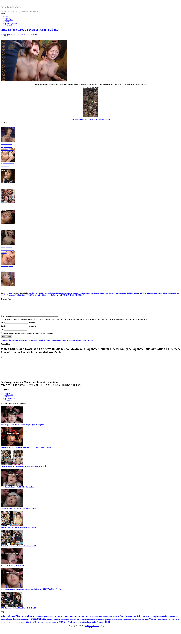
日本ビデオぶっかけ (77, 622)
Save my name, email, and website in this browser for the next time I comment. (28, 333)
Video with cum (145, 619)
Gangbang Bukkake (78, 293)
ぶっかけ (177, 619)
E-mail (3, 326)
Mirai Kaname (109, 293)
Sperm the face (108, 619)
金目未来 (71, 295)
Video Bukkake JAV (163, 293)
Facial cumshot (67, 293)
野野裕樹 (64, 295)
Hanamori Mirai (99, 293)
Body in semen (40, 616)
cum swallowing (114, 616)
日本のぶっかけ (64, 622)
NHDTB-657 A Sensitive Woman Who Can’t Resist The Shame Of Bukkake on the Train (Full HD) (61, 340)
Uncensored (8, 25)
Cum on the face (93, 616)
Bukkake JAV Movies (11, 7)
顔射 (76, 295)
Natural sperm (99, 619)
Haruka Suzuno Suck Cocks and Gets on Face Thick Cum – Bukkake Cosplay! (26, 447)
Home (6, 16)
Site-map (90, 627)
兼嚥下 (30, 622)
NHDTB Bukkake (132, 293)
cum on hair (70, 616)
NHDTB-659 (143, 293)
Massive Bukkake (80, 619)
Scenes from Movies (11, 23)
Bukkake (7, 18)
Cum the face (125, 616)
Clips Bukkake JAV (59, 616)
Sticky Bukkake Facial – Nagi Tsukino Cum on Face (17, 487)
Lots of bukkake (70, 619)
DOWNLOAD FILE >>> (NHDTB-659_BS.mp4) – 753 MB (90, 119)
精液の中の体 (86, 622)
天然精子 (53, 622)
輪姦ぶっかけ (55, 295)
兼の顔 (25, 622)
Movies (7, 21)
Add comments (33, 34)
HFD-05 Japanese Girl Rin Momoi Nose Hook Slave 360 (18, 608)
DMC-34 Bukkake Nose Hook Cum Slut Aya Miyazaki (18, 546)
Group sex (89, 293)
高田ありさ (82, 295)
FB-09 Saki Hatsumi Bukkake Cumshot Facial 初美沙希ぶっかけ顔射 (23, 466)
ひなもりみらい (6, 295)
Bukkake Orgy (56, 293)
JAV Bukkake (62, 619)
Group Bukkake (13, 619)
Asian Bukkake (8, 616)
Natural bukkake (120, 293)
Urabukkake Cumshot (117, 619)
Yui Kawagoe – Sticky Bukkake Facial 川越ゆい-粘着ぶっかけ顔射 (22, 425)
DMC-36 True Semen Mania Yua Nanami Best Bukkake (19, 527)
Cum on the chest (82, 616)
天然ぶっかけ (46, 295)
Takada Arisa (152, 293)
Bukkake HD (9, 20)
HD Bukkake (23, 619)
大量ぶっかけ (40, 622)
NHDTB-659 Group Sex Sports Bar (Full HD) (30, 29)
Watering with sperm (157, 619)
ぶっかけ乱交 (16, 295)
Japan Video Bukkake (51, 619)
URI (2, 329)
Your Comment (6, 316)
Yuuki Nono (175, 293)
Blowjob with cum (35, 293)
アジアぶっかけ (19, 622)
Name (3, 322)
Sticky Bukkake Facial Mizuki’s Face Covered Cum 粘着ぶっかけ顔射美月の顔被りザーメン (31, 589)
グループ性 (25, 295)
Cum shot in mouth (104, 616)
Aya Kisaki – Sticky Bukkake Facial (12, 565)
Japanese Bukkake (36, 619)
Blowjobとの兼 (46, 293)
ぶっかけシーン (5, 622)
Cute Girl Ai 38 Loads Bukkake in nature (14, 340)
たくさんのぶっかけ (169, 619)
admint (10, 293)
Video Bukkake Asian (136, 619)
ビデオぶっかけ (35, 295)
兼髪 (34, 622)
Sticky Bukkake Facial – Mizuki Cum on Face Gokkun (18, 508)
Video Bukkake (127, 619)
